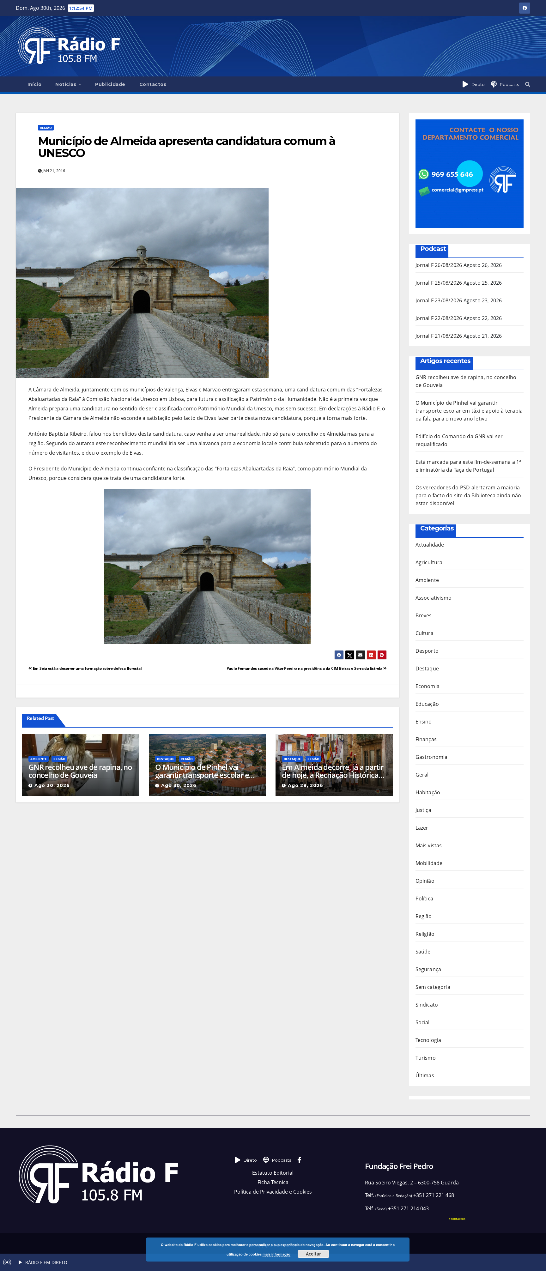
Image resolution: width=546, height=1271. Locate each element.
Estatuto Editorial (273, 1172)
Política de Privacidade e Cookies (273, 1191)
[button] (527, 84)
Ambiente (38, 759)
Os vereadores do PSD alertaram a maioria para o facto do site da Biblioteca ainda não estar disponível (468, 495)
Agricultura (429, 562)
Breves (424, 615)
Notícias (66, 84)
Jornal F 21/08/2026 (439, 335)
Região (46, 127)
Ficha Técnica (273, 1182)
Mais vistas (429, 845)
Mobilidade (429, 863)
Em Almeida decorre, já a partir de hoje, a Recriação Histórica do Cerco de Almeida (332, 771)
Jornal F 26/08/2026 (439, 265)
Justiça (423, 810)
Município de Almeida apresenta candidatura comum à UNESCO (186, 147)
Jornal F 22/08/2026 (439, 318)
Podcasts (509, 84)
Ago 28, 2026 (305, 785)
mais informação (276, 1254)
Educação (427, 703)
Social (423, 1022)
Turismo (426, 1057)
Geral (422, 774)
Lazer (422, 827)
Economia (428, 686)
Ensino (424, 721)
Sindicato (427, 1004)
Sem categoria (433, 987)
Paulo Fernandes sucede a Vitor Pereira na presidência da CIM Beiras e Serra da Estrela (305, 668)
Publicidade (110, 84)
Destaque (165, 759)
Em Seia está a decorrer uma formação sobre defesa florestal (87, 668)
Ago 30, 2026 (52, 785)
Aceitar (313, 1254)
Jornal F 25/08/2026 (439, 282)
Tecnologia (428, 1040)
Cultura (425, 633)
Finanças (426, 739)
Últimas (425, 1075)
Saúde (423, 951)
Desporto (427, 650)
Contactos (153, 84)
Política (425, 898)
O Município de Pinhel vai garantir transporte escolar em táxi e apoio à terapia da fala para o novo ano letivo (205, 771)
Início (34, 84)
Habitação (428, 792)
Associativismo (434, 597)
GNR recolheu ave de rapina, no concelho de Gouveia (80, 771)
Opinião (425, 880)
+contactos (457, 1218)
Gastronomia (432, 757)
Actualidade (430, 544)
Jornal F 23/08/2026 (439, 300)
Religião (425, 933)
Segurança (428, 969)
